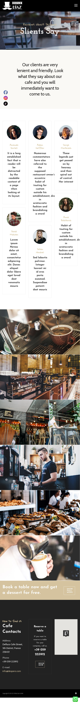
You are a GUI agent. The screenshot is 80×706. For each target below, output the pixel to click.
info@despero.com (11, 671)
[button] (66, 633)
